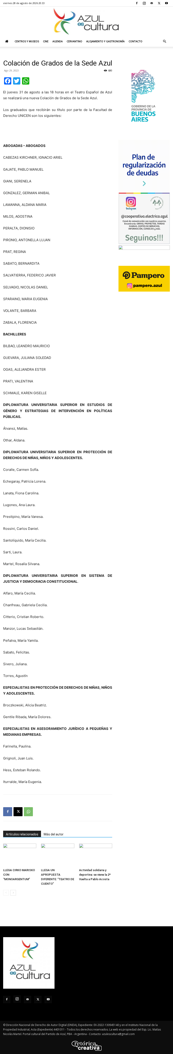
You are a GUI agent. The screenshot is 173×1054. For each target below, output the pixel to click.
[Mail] (151, 3)
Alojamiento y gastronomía (105, 41)
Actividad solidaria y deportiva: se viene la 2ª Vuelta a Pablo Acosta (95, 874)
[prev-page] (6, 893)
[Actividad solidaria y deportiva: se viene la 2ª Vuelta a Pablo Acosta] (95, 855)
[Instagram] (144, 3)
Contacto (135, 41)
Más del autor (54, 834)
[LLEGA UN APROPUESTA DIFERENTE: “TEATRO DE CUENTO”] (57, 855)
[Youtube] (166, 3)
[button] (164, 41)
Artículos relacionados (22, 834)
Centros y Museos (27, 41)
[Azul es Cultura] (86, 21)
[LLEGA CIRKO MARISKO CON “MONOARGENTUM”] (19, 855)
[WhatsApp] (28, 811)
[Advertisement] (57, 131)
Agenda (57, 41)
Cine (45, 41)
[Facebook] (136, 3)
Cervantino (74, 41)
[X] (159, 3)
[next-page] (13, 893)
